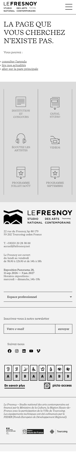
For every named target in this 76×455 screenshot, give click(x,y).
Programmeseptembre (55, 184)
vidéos (55, 147)
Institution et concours (21, 113)
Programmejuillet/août (21, 184)
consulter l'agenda (14, 61)
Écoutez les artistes (21, 149)
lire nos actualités (14, 65)
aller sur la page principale (20, 69)
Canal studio (55, 115)
